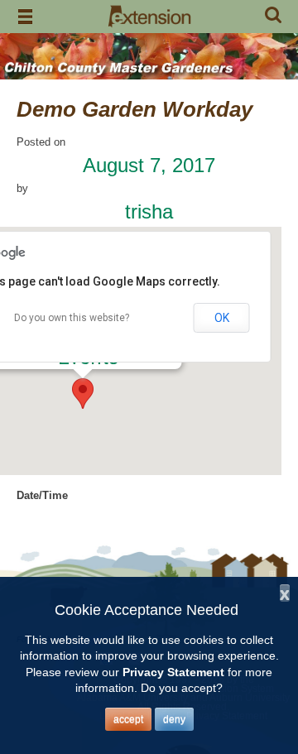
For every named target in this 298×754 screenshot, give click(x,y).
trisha (149, 211)
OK (221, 317)
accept (128, 719)
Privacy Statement (173, 672)
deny (174, 719)
